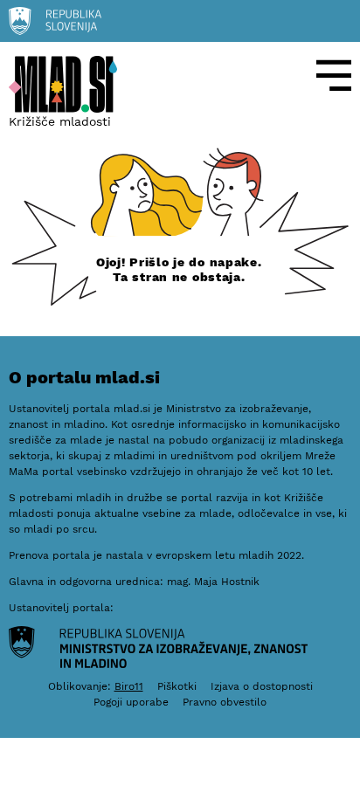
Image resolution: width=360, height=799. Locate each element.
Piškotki (177, 686)
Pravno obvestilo (225, 702)
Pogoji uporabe (131, 702)
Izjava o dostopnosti (262, 686)
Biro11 (128, 686)
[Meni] (333, 75)
